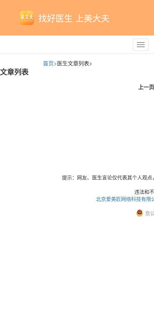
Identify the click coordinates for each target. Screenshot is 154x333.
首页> (50, 63)
